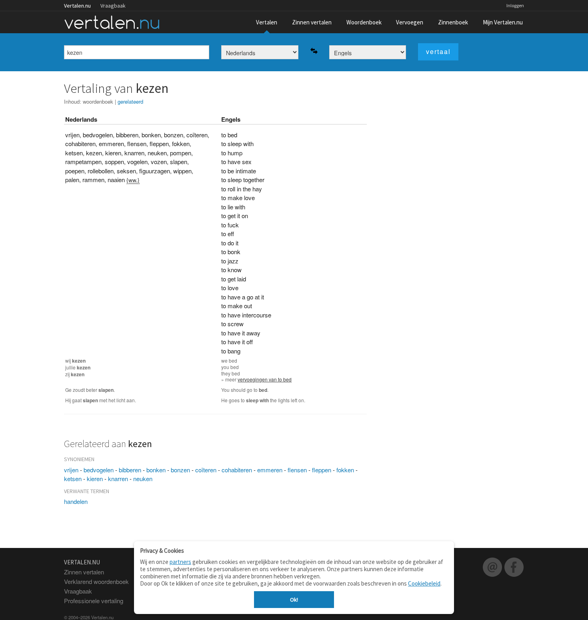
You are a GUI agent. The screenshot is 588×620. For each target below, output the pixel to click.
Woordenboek (364, 22)
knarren (118, 478)
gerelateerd (130, 101)
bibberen (130, 470)
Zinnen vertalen (312, 22)
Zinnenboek (453, 22)
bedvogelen (99, 470)
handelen (76, 501)
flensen (297, 470)
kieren (95, 478)
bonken (156, 470)
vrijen (71, 470)
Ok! (294, 599)
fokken (345, 470)
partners (180, 562)
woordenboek (98, 101)
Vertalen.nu (77, 5)
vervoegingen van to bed (265, 379)
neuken (142, 478)
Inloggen (515, 5)
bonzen (180, 470)
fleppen (321, 470)
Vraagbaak (113, 5)
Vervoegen (409, 22)
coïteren (205, 470)
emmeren (269, 470)
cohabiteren (237, 470)
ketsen (73, 478)
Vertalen (266, 22)
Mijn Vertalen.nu (503, 22)
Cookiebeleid (424, 583)
